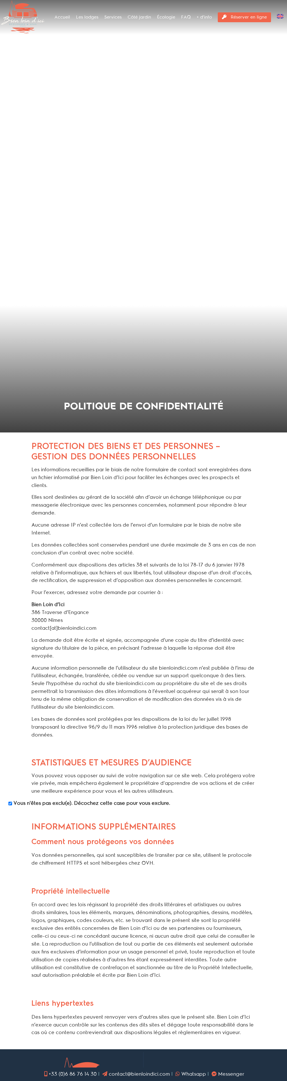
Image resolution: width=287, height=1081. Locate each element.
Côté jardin (139, 17)
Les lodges (87, 17)
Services (113, 17)
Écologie (166, 17)
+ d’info (204, 17)
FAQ (186, 17)
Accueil (62, 17)
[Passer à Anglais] (280, 17)
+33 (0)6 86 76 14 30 (73, 1074)
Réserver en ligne (248, 17)
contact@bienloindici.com (139, 1074)
